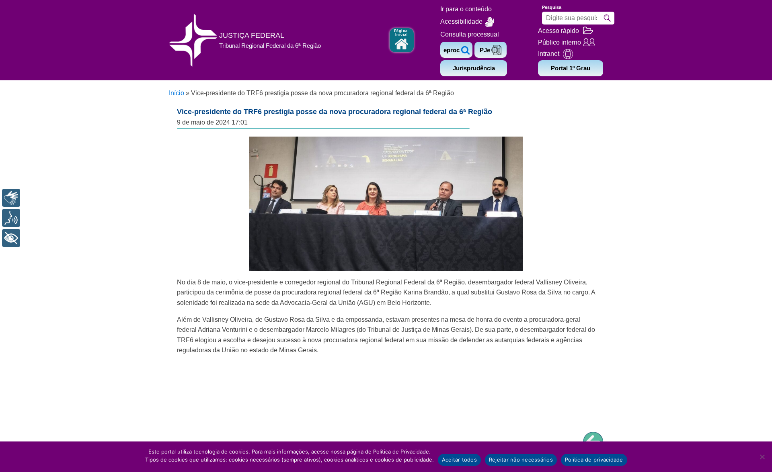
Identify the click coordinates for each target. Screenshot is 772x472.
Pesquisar (607, 18)
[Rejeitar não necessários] (762, 457)
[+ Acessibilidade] (11, 238)
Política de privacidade (594, 459)
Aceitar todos (459, 459)
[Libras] (11, 198)
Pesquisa (551, 7)
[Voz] (11, 218)
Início (176, 93)
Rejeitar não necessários (521, 459)
